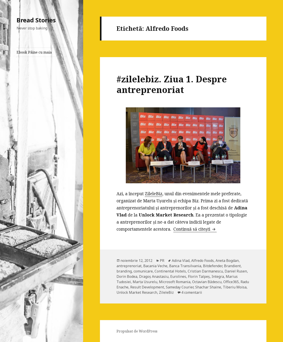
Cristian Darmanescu (205, 271)
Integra (218, 276)
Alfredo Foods (202, 260)
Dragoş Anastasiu (153, 276)
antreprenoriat (129, 265)
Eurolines (178, 276)
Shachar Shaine (208, 287)
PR (162, 260)
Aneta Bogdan (227, 260)
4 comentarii (191, 292)
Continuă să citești (195, 229)
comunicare (143, 271)
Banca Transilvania (185, 265)
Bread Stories (36, 20)
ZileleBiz (153, 194)
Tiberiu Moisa (235, 287)
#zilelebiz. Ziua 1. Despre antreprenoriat (172, 84)
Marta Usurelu (145, 281)
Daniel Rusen (236, 271)
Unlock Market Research (137, 292)
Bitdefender (212, 265)
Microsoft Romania (174, 281)
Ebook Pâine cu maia (34, 52)
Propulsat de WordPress (137, 331)
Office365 (231, 281)
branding (124, 271)
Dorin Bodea (127, 276)
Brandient (232, 265)
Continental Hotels (170, 271)
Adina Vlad (180, 260)
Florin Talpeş (199, 276)
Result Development (147, 287)
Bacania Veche (155, 265)
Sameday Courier (179, 287)
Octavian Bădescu (207, 281)
